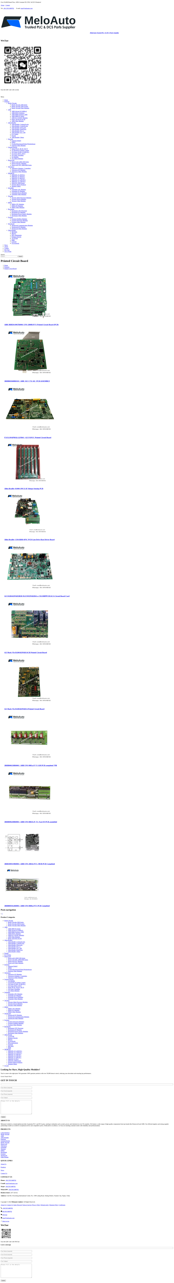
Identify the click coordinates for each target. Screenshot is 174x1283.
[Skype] (4, 37)
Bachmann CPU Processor (15, 1028)
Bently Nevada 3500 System (16, 924)
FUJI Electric (12, 1041)
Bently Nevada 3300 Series (16, 922)
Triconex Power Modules (15, 1004)
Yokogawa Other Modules (15, 977)
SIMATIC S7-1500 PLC (15, 1052)
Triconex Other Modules (15, 1005)
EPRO (10, 968)
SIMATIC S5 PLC (13, 1059)
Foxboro (6, 1020)
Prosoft (6, 953)
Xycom (6, 1065)
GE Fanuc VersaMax (14, 989)
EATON (10, 1044)
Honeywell (7, 956)
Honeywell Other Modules (15, 963)
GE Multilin (11, 981)
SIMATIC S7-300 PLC (14, 1056)
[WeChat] (2, 94)
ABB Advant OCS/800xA (15, 930)
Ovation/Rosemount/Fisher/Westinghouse (20, 969)
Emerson (6, 964)
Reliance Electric (13, 1038)
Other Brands (8, 1035)
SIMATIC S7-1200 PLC (15, 1051)
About (2, 5)
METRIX (11, 1046)
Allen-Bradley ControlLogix (16, 943)
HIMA (6, 1007)
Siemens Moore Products (15, 1062)
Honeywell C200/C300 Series (16, 958)
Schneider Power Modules (15, 997)
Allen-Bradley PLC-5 (14, 946)
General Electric (9, 979)
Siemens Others (12, 1064)
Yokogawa (7, 973)
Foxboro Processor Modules (16, 1021)
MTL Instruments (13, 1043)
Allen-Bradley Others (14, 951)
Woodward (7, 1013)
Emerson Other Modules (15, 971)
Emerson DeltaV (13, 966)
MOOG (10, 1039)
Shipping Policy (53, 1205)
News (2, 1170)
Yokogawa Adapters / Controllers (17, 976)
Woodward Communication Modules (18, 1017)
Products (3, 1167)
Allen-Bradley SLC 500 (15, 948)
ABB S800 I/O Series (14, 929)
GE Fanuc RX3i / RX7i (15, 986)
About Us (3, 1164)
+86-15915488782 (8, 8)
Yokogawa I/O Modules (15, 974)
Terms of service (27, 1205)
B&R (9, 1048)
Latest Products (5, 1132)
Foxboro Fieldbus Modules (15, 1023)
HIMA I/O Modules (13, 1010)
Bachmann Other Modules (15, 1033)
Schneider (7, 992)
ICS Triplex (7, 955)
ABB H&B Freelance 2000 (16, 932)
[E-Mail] (4, 94)
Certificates (62, 1205)
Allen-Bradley (8, 940)
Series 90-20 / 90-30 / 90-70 (16, 987)
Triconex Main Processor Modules (18, 1002)
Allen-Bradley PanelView (15, 950)
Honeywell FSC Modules (15, 961)
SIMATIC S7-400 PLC (14, 1057)
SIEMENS (7, 1049)
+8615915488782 (10, 1186)
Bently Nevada (8, 920)
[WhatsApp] (2, 37)
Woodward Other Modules (15, 1018)
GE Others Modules (13, 990)
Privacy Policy (36, 1205)
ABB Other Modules (14, 937)
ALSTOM (11, 1036)
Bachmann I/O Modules (15, 1030)
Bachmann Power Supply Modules (18, 1031)
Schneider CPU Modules (15, 994)
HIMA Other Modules (14, 1012)
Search (20, 256)
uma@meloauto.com (27, 8)
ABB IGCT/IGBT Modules (16, 935)
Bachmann (7, 1026)
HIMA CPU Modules (14, 1008)
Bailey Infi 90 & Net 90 (15, 938)
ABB (5, 927)
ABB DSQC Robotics (14, 933)
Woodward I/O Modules (15, 1015)
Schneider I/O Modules (14, 995)
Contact (7, 5)
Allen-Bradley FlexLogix (15, 945)
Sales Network (18, 1205)
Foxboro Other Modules (15, 1025)
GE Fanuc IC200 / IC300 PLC (17, 984)
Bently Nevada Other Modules (17, 925)
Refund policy (45, 1205)
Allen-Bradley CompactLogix (16, 942)
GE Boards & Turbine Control (16, 982)
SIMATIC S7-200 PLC (14, 1054)
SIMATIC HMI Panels (14, 1061)
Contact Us (4, 1173)
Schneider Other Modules (15, 999)
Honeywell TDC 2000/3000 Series (18, 960)
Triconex (6, 1000)
